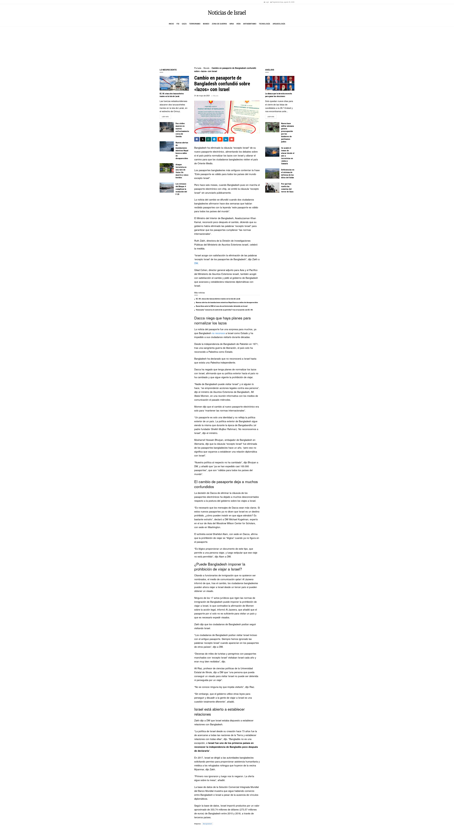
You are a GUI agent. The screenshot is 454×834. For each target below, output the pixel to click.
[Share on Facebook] (196, 139)
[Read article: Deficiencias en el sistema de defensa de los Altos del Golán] (272, 173)
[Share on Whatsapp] (208, 139)
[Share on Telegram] (214, 139)
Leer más (166, 116)
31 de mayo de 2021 (202, 95)
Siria (231, 24)
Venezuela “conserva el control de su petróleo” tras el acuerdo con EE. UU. (224, 310)
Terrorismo (194, 24)
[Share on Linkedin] (225, 139)
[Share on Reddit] (220, 139)
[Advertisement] (227, 46)
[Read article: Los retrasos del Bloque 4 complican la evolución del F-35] (167, 188)
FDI (178, 24)
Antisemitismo (249, 24)
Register (275, 2)
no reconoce (218, 333)
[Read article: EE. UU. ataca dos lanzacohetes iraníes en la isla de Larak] (174, 83)
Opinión (270, 88)
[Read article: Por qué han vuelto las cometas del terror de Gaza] (272, 188)
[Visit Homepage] (227, 12)
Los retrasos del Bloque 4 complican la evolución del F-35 (181, 189)
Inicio (171, 24)
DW (196, 263)
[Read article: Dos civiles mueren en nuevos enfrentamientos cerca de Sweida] (167, 127)
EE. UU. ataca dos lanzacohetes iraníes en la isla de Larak (218, 299)
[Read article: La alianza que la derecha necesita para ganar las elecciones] (280, 83)
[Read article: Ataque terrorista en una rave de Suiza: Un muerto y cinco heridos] (167, 168)
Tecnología (264, 24)
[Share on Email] (231, 139)
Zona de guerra (219, 24)
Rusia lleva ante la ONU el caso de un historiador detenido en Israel (221, 306)
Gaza (184, 24)
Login (267, 2)
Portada (197, 67)
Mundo (206, 24)
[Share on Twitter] (202, 139)
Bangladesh (207, 824)
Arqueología (279, 24)
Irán (238, 24)
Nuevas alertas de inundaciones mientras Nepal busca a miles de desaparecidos (227, 302)
